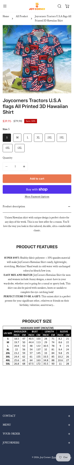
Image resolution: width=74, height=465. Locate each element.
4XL (7, 148)
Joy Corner (45, 457)
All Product (22, 16)
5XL (19, 148)
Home (6, 16)
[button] (67, 6)
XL (38, 137)
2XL (49, 137)
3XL (61, 137)
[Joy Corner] (37, 6)
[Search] (59, 6)
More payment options (37, 196)
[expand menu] (5, 6)
